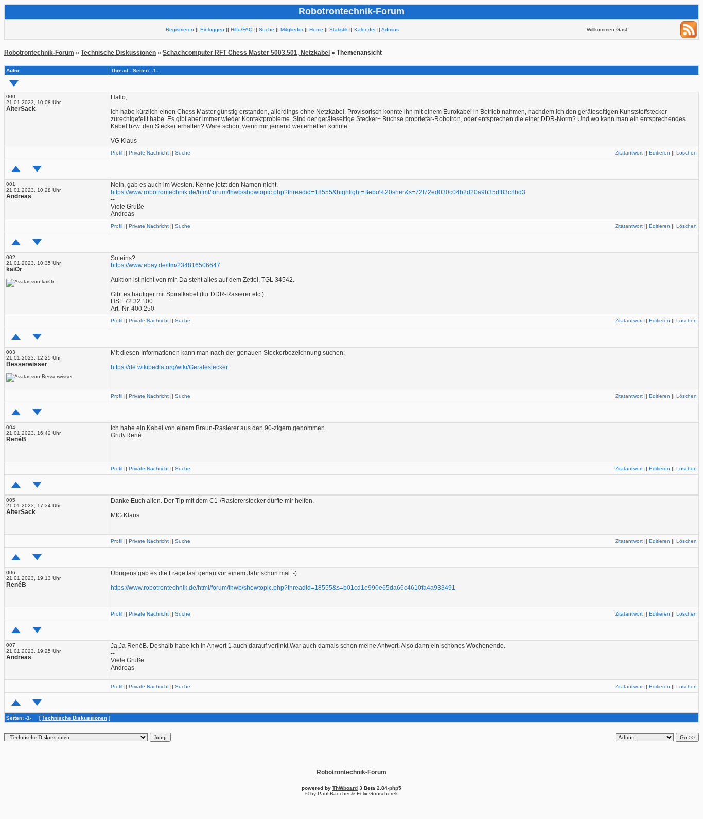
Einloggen (212, 29)
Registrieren (180, 29)
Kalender (365, 29)
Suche (266, 29)
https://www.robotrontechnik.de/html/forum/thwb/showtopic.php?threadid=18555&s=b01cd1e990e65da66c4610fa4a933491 (283, 587)
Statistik (338, 29)
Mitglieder (291, 29)
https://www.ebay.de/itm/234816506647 (165, 265)
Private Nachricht (149, 153)
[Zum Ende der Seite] (14, 83)
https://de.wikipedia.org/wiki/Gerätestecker (169, 367)
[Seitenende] (37, 169)
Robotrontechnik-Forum (39, 52)
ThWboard (345, 788)
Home (316, 29)
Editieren (659, 153)
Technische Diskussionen (118, 52)
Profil (116, 153)
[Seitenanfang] (16, 169)
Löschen (686, 153)
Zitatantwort (629, 153)
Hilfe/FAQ (242, 29)
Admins (390, 29)
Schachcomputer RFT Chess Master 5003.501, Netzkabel (246, 52)
